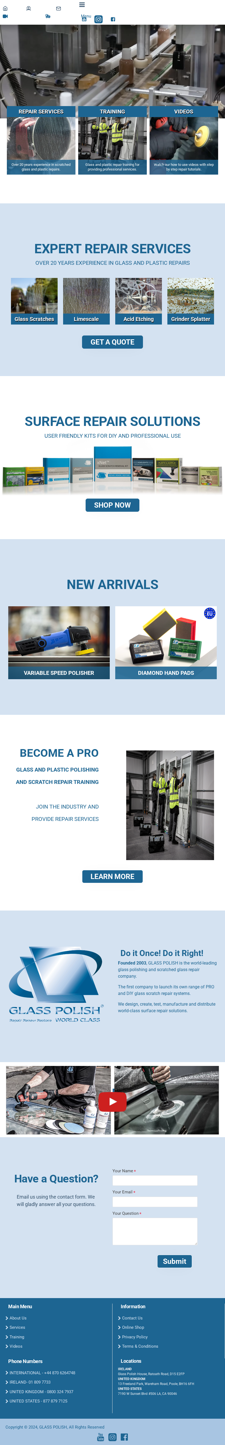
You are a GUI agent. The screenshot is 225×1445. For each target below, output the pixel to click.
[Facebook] (124, 1437)
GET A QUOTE (112, 342)
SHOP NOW (112, 505)
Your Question (126, 1213)
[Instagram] (112, 1437)
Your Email (123, 1192)
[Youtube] (100, 1437)
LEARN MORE (112, 876)
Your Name (123, 1170)
